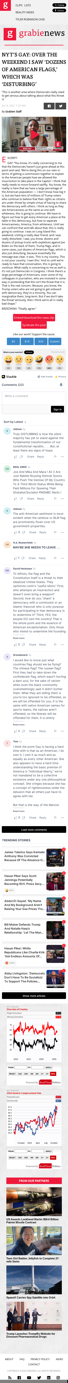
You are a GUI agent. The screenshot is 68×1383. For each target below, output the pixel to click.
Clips (19, 5)
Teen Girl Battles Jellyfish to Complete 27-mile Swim (32, 1260)
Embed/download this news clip (34, 317)
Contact (34, 1364)
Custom (54, 341)
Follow (60, 10)
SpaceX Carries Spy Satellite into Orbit (30, 1297)
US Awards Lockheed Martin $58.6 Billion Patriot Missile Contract (32, 1221)
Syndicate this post (34, 325)
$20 (40, 341)
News (59, 1359)
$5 (13, 341)
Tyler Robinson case (30, 19)
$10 (27, 341)
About (9, 1359)
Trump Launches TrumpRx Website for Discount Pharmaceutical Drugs (30, 1335)
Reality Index (25, 12)
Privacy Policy (40, 1359)
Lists (27, 5)
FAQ (22, 1359)
